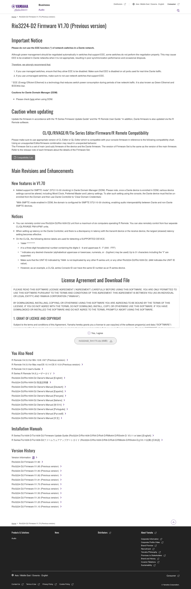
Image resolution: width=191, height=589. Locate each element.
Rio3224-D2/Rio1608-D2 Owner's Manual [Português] (38, 409)
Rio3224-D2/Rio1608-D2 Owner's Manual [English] (37, 377)
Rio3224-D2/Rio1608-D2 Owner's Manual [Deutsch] (37, 386)
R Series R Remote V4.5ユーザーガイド (32, 373)
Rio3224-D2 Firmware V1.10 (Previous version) (35, 506)
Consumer (172, 4)
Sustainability (146, 565)
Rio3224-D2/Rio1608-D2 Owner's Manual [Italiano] (37, 400)
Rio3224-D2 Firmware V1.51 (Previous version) (35, 488)
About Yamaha (147, 532)
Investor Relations (148, 562)
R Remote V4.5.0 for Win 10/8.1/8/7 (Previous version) (38, 360)
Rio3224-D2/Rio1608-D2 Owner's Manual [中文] (35, 418)
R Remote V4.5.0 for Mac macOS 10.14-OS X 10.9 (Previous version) (46, 364)
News (57, 532)
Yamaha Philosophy (149, 552)
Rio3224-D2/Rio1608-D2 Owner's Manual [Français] (37, 395)
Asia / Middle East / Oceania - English (150, 4)
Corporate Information (150, 539)
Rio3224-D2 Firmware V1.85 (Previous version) (35, 466)
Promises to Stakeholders (151, 555)
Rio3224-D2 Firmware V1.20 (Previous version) (35, 502)
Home (14, 16)
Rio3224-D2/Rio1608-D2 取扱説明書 (30, 382)
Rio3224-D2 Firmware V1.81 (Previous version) (35, 479)
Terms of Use (31, 584)
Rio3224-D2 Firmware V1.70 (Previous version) (35, 484)
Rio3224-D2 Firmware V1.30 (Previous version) (35, 497)
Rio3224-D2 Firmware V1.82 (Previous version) (35, 475)
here (32, 99)
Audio (41, 9)
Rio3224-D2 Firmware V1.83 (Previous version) (35, 470)
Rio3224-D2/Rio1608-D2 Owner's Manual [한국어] (37, 404)
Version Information (21, 457)
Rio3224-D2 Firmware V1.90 (26, 461)
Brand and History (148, 558)
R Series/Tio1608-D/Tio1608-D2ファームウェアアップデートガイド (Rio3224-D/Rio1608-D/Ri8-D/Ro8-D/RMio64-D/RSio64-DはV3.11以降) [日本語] (86, 440)
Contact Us (16, 584)
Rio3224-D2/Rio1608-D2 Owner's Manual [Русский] (37, 413)
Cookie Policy (64, 584)
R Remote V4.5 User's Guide (26, 369)
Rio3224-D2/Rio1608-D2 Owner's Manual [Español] (37, 391)
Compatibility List (25, 157)
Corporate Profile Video (150, 542)
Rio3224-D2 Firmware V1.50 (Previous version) (35, 493)
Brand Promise (147, 545)
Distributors (118, 4)
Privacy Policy (48, 584)
